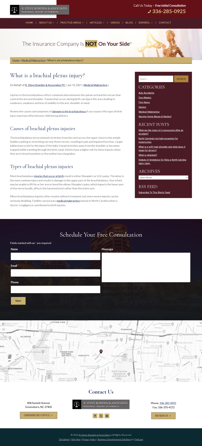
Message (107, 249)
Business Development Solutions (114, 439)
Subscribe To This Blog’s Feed (154, 192)
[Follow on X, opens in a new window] (101, 416)
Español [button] (144, 23)
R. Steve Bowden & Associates (94, 434)
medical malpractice (68, 200)
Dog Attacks (145, 97)
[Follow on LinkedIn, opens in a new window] (107, 416)
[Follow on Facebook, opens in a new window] (95, 416)
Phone (14, 282)
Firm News (144, 102)
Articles (96, 23)
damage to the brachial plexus (69, 111)
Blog (129, 23)
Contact (165, 23)
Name (14, 249)
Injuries (142, 107)
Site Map (75, 439)
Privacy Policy (89, 439)
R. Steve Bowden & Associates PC (45, 85)
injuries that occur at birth (49, 176)
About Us (45, 23)
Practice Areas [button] (70, 23)
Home (29, 23)
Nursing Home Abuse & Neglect (155, 116)
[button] (199, 425)
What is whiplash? (148, 155)
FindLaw (138, 439)
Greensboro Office (37, 415)
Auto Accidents (146, 93)
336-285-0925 (169, 11)
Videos (115, 23)
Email (15, 265)
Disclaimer (64, 439)
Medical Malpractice (95, 85)
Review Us (161, 415)
